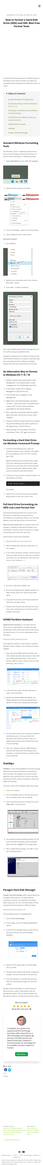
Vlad (9, 1066)
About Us (37, 1155)
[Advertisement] (21, 54)
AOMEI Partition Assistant (17, 124)
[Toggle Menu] (39, 5)
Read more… (21, 1054)
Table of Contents (17, 93)
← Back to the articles (11, 1140)
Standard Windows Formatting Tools (20, 99)
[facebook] (5, 1069)
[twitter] (9, 1070)
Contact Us (16, 1157)
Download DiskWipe (13, 790)
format (6, 1076)
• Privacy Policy (27, 1155)
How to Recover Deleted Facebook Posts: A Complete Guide (33, 1131)
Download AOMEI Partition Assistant (15, 639)
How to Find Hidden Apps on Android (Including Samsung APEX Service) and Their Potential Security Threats (14, 1131)
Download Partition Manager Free (14, 910)
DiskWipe (11, 128)
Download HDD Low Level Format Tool (18, 541)
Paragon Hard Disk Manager (18, 133)
